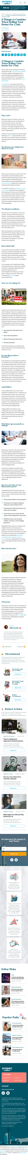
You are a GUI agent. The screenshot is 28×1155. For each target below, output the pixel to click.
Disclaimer (17, 1077)
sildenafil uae (4, 1152)
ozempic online (22, 1152)
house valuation (6, 183)
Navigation (6, 1080)
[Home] (7, 2)
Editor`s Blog (18, 1080)
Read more (18, 674)
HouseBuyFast (6, 84)
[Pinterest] (16, 859)
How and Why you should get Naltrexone (17, 1146)
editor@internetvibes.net (8, 1089)
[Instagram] (11, 859)
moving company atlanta (19, 71)
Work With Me (6, 1077)
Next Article (20, 646)
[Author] (20, 628)
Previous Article (8, 646)
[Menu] (24, 2)
